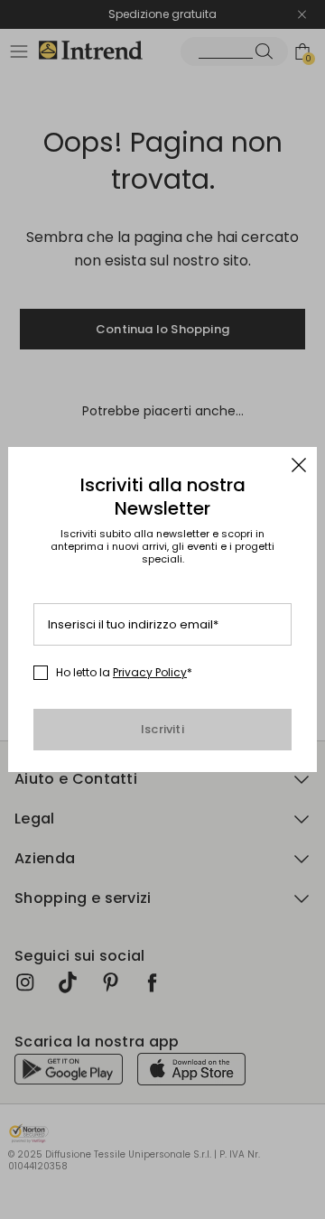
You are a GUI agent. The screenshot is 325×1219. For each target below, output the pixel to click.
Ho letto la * (124, 672)
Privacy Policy (150, 672)
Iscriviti (162, 729)
